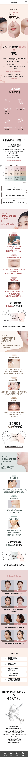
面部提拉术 (14, 2)
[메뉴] (25, 2)
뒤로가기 (2, 2)
